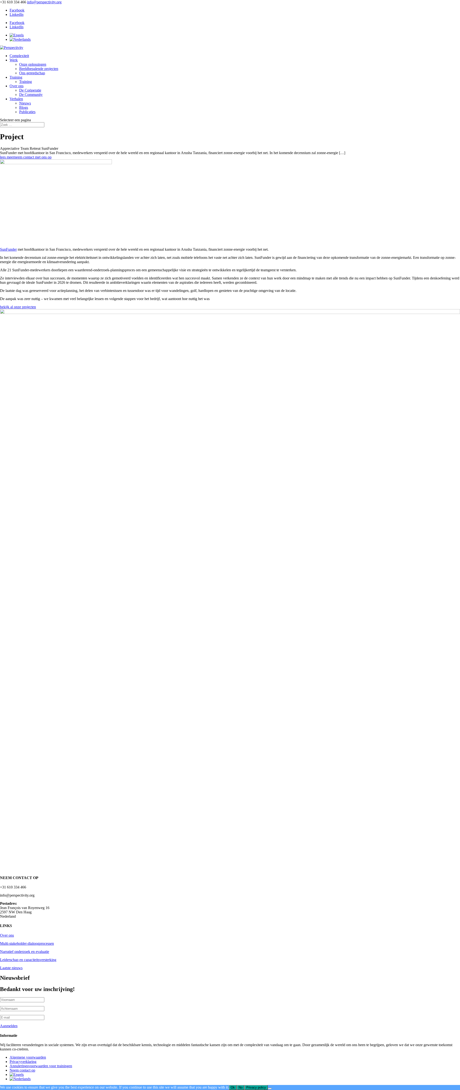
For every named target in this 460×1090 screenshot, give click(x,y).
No (240, 1087)
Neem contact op (22, 1070)
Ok (233, 1087)
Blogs (23, 107)
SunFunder (8, 249)
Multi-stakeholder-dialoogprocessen (27, 943)
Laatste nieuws (11, 968)
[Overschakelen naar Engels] (17, 35)
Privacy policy (256, 1087)
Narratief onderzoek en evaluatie (24, 952)
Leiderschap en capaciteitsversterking (28, 960)
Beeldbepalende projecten (38, 69)
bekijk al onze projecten (18, 307)
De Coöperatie (30, 90)
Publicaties (27, 112)
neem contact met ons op (33, 157)
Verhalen (16, 99)
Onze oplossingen (32, 64)
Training (16, 77)
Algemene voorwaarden (28, 1057)
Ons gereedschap (32, 73)
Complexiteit (19, 56)
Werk (14, 60)
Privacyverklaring (23, 1062)
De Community (31, 95)
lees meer (7, 157)
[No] (270, 1088)
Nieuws (25, 103)
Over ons (16, 86)
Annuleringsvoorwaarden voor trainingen (41, 1066)
